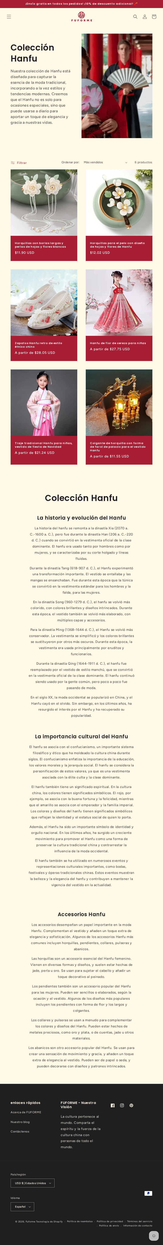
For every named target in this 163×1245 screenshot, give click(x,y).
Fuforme (30, 1221)
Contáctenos (20, 1131)
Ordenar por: (71, 162)
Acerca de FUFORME (26, 1112)
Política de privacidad (110, 1221)
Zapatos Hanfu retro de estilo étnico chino (38, 345)
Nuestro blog (20, 1122)
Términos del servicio (139, 1221)
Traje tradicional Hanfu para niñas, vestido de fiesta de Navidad (43, 445)
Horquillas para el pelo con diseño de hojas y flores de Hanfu (117, 245)
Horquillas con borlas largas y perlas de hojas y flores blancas (40, 245)
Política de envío (109, 1225)
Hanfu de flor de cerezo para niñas (118, 343)
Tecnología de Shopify (49, 1221)
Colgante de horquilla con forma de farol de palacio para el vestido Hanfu (118, 447)
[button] (9, 16)
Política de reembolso (80, 1221)
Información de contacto (137, 1225)
